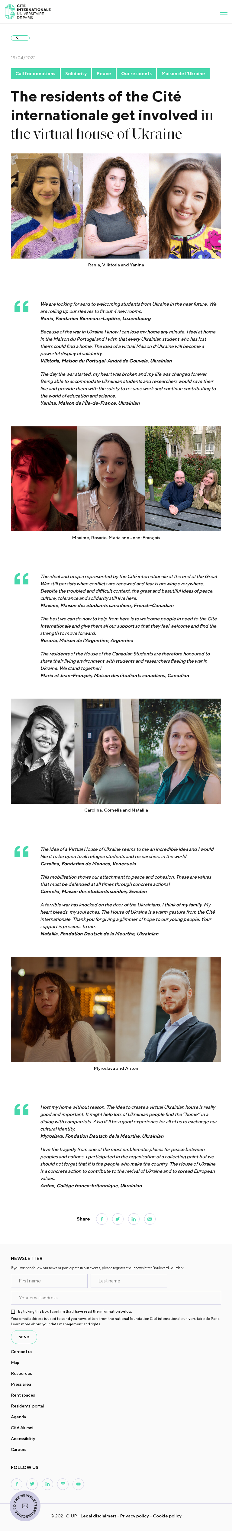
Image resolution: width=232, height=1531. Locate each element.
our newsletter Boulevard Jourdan (156, 1268)
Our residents (136, 73)
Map (15, 1362)
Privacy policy (134, 1515)
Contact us (21, 1351)
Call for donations (35, 73)
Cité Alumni (22, 1427)
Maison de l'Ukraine (183, 73)
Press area (21, 1384)
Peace (104, 73)
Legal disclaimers (98, 1515)
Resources (21, 1373)
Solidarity (76, 73)
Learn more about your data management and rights (55, 1324)
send (24, 1337)
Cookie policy (167, 1515)
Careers (18, 1449)
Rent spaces (23, 1395)
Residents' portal (27, 1406)
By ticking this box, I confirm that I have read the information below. (75, 1311)
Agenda (18, 1416)
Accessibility (23, 1438)
